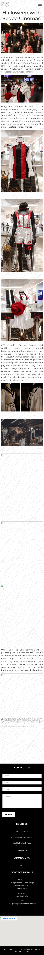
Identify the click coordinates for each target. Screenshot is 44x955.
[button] (27, 4)
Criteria (22, 865)
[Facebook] (22, 911)
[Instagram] (17, 911)
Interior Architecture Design (22, 837)
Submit (8, 814)
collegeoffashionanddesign (22, 720)
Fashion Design (22, 831)
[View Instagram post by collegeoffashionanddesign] (41, 757)
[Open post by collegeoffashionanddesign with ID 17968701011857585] (22, 739)
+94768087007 (22, 896)
